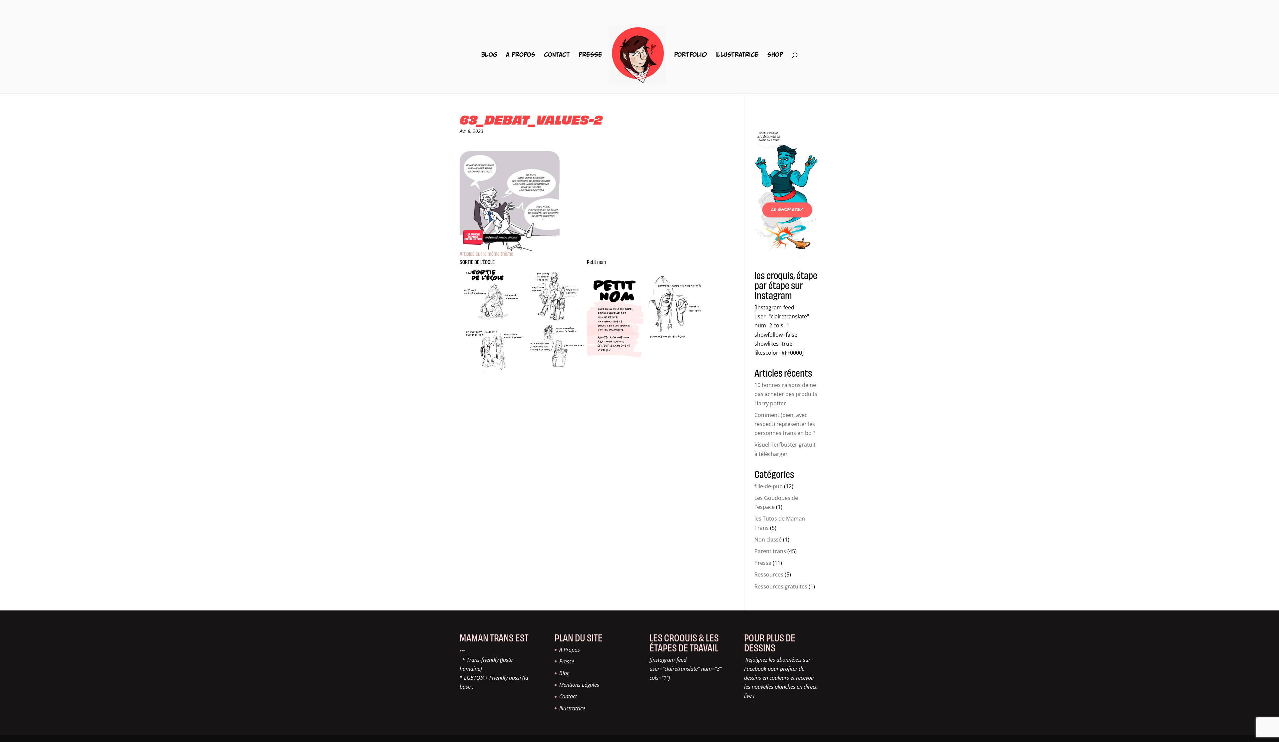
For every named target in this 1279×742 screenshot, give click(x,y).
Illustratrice (737, 55)
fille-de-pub (768, 486)
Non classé (768, 539)
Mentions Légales (579, 684)
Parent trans (770, 551)
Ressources (768, 574)
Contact (557, 55)
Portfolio (690, 55)
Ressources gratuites (780, 586)
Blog (489, 55)
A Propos (520, 55)
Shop (775, 55)
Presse (590, 55)
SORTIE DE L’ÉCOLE (477, 261)
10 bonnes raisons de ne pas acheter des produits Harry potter (785, 394)
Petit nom (596, 261)
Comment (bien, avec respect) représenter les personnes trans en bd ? (784, 424)
